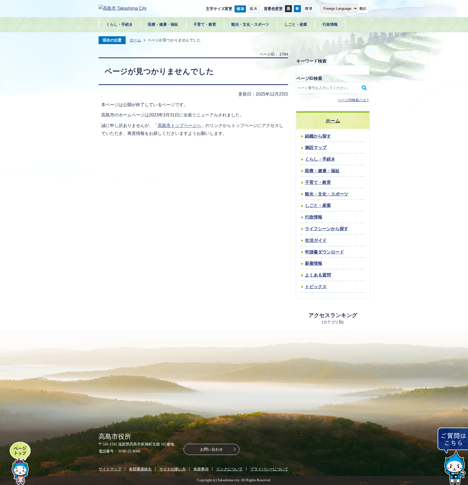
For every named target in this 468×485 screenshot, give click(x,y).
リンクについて (229, 469)
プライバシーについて (269, 469)
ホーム (135, 40)
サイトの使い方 (172, 469)
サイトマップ (110, 469)
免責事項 (201, 469)
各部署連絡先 (140, 469)
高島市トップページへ (179, 125)
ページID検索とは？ (353, 100)
